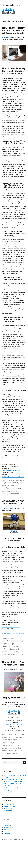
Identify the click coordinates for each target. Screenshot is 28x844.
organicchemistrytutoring (8, 491)
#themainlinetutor (12, 483)
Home (4, 37)
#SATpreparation (15, 640)
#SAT (12, 737)
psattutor (17, 491)
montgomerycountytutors (8, 490)
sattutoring (16, 493)
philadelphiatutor (14, 649)
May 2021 (6, 831)
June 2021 (6, 829)
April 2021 (7, 833)
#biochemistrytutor (7, 482)
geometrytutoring (14, 648)
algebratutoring (6, 644)
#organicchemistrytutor (18, 482)
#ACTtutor (22, 480)
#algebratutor (5, 638)
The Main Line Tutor (11, 5)
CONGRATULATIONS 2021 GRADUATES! (13, 502)
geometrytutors (17, 488)
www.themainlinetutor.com (11, 470)
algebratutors (5, 485)
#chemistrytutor (13, 638)
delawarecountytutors (7, 488)
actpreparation (11, 643)
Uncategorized (13, 637)
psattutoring (5, 493)
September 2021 (8, 827)
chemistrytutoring (6, 646)
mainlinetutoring (14, 747)
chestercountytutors (15, 487)
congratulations (6, 648)
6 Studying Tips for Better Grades (14, 792)
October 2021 (7, 825)
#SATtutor (4, 483)
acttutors (19, 483)
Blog (8, 37)
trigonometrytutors (6, 494)
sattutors (22, 493)
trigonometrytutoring (18, 654)
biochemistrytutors (13, 485)
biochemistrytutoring (14, 742)
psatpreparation (6, 652)
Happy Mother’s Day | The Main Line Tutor (13, 663)
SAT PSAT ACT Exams (10, 806)
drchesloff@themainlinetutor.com (13, 476)
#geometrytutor (6, 640)
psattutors (11, 493)
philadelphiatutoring (7, 651)
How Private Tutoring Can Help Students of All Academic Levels (14, 30)
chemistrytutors (6, 487)
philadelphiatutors (16, 651)
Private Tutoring (15, 480)
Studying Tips (8, 808)
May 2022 (6, 823)
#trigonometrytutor (16, 641)
